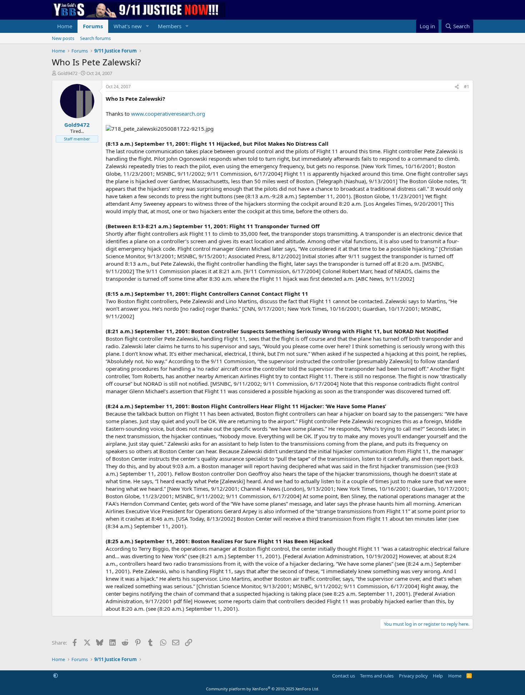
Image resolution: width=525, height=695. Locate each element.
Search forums (95, 38)
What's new (128, 26)
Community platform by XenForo (262, 688)
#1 (466, 87)
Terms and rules (377, 675)
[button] (147, 26)
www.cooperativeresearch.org (168, 113)
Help (438, 675)
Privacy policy (413, 675)
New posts (63, 38)
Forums (93, 26)
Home (64, 26)
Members (169, 26)
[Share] (456, 87)
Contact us (343, 675)
